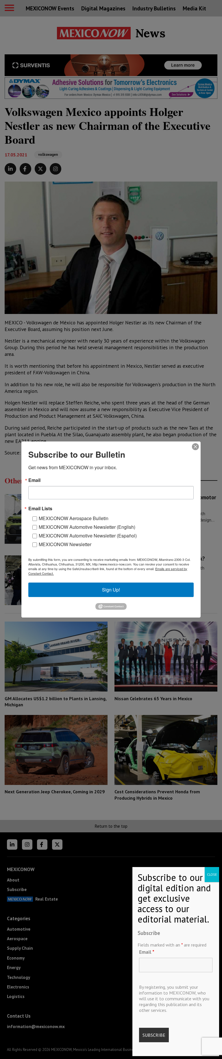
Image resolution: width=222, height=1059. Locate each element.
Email (146, 952)
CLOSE (212, 874)
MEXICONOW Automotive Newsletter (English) (87, 527)
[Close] (195, 446)
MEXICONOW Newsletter (65, 544)
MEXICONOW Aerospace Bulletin (73, 518)
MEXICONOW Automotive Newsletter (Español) (88, 535)
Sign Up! (111, 589)
